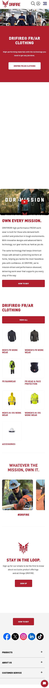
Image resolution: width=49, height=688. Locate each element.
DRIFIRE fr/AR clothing (24, 66)
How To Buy (23, 622)
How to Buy (23, 283)
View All (23, 320)
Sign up (23, 583)
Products (7, 652)
